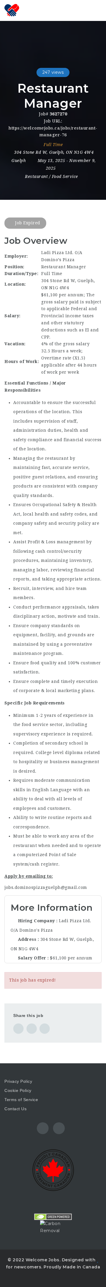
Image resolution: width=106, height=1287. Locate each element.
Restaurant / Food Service (51, 176)
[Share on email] (44, 1028)
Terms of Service (21, 1099)
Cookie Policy (18, 1090)
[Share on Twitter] (31, 1028)
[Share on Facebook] (18, 1028)
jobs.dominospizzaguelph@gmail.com (45, 887)
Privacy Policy (18, 1081)
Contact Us (15, 1108)
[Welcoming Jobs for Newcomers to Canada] (29, 10)
